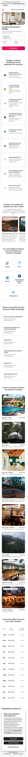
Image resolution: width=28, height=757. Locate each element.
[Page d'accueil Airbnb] (3, 9)
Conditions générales (18, 754)
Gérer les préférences (13, 747)
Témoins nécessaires (13, 743)
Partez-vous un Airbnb (17, 9)
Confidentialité (7, 754)
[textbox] (7, 43)
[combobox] (13, 38)
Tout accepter (13, 739)
